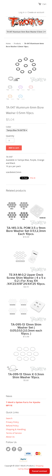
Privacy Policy (12, 422)
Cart (44, 4)
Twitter (8, 449)
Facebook (14, 449)
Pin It (32, 178)
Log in (21, 12)
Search (9, 418)
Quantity (10, 136)
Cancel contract (39, 471)
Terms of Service (14, 433)
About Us (10, 437)
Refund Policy (12, 425)
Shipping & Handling (16, 429)
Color (8, 127)
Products (17, 44)
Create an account (35, 12)
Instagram (20, 449)
